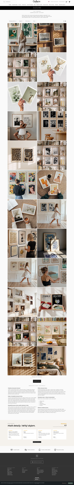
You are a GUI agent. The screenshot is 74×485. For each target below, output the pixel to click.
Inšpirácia (56, 4)
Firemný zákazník (54, 473)
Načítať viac (37, 381)
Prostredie (23, 472)
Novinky (19, 4)
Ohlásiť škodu (54, 474)
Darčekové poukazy (10, 474)
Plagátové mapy (9, 473)
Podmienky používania (40, 472)
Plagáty (10, 4)
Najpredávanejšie (14, 4)
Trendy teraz (24, 4)
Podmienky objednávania (40, 471)
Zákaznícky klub (54, 472)
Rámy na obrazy (51, 4)
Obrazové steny (45, 4)
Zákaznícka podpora (62, 4)
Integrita (38, 473)
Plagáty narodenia (39, 4)
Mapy (35, 4)
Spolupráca (23, 471)
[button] (4, 1)
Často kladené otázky (55, 471)
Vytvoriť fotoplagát (30, 4)
